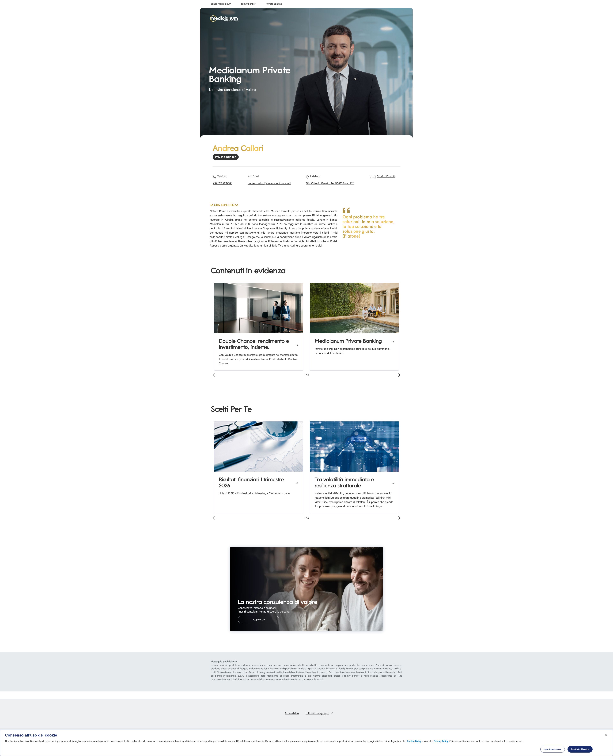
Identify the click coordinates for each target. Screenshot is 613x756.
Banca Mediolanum (221, 4)
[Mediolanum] (224, 18)
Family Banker (248, 4)
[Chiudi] (605, 734)
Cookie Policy (414, 741)
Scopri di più (259, 619)
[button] (398, 374)
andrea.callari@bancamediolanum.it (269, 183)
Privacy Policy (441, 741)
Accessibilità (292, 713)
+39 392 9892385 (222, 183)
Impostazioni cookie (552, 749)
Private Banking (274, 4)
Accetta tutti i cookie (580, 749)
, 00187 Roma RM (330, 183)
